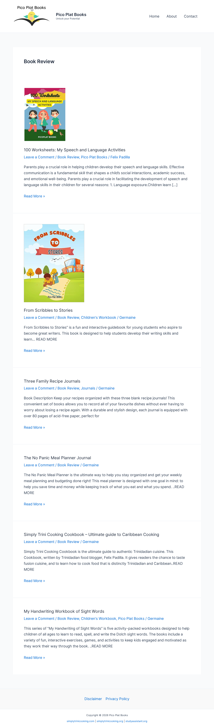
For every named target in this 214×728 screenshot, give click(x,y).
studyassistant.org (136, 721)
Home (154, 16)
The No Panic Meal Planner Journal (57, 457)
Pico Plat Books (71, 14)
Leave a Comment (39, 157)
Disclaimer (93, 699)
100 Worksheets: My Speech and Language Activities (74, 149)
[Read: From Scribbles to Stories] (54, 263)
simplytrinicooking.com (80, 721)
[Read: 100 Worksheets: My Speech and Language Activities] (45, 114)
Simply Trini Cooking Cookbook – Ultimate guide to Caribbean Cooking (91, 534)
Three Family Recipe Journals (52, 381)
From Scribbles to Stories (48, 310)
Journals (88, 388)
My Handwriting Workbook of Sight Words (64, 611)
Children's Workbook (98, 317)
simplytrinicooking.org (110, 721)
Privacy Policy (117, 699)
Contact (190, 16)
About (172, 16)
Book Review (68, 157)
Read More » (34, 196)
